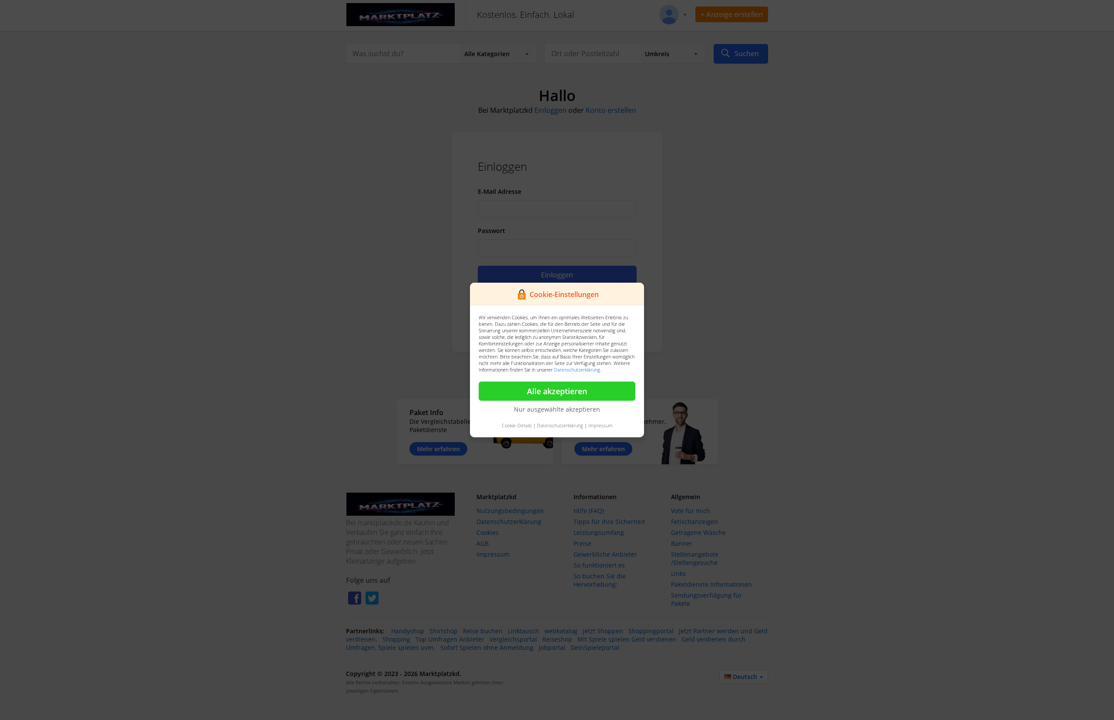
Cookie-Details (517, 425)
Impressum (600, 425)
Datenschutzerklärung (577, 369)
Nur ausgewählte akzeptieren (557, 409)
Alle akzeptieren (557, 391)
